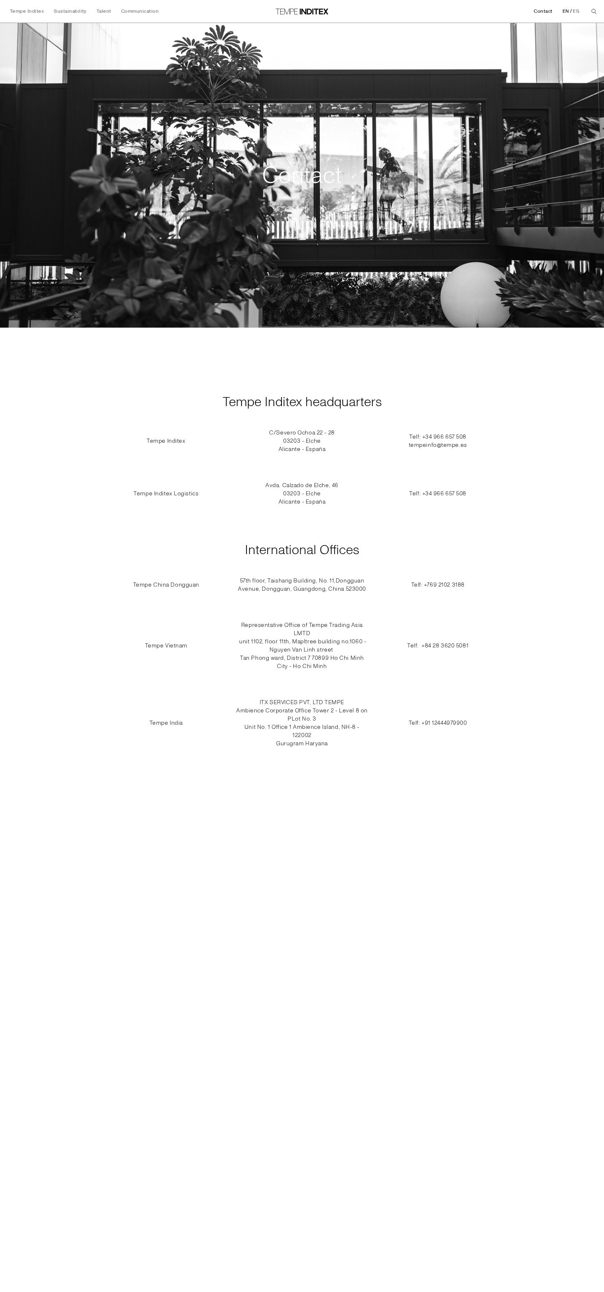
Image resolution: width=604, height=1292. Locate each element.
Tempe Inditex (27, 11)
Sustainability (70, 11)
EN (566, 11)
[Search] (594, 11)
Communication (140, 11)
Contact (543, 11)
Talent (104, 11)
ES (576, 11)
